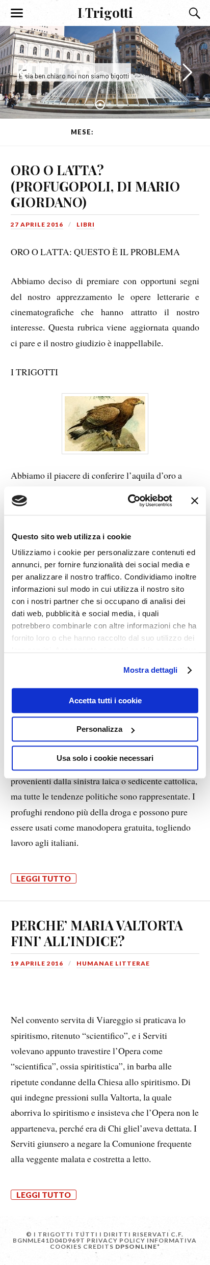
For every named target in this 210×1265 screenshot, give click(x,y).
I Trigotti (105, 12)
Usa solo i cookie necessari (105, 758)
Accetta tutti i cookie (105, 700)
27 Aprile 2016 (37, 224)
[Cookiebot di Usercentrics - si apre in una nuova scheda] (130, 500)
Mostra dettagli (150, 670)
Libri (85, 224)
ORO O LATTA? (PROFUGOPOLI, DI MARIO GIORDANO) (95, 186)
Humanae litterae (113, 963)
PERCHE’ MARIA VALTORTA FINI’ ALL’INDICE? (97, 933)
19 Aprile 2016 (37, 963)
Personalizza (99, 729)
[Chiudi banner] (194, 500)
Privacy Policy (116, 1240)
